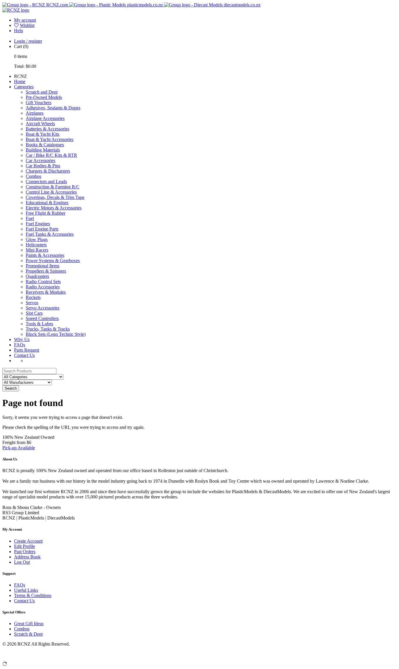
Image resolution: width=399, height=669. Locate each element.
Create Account (28, 541)
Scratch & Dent (28, 634)
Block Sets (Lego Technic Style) (56, 334)
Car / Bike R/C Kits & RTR (51, 155)
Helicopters (36, 244)
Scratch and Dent (42, 92)
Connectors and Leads (46, 181)
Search (11, 388)
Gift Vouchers (38, 102)
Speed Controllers (42, 318)
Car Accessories (40, 160)
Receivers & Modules (46, 292)
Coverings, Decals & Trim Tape (55, 197)
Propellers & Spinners (46, 271)
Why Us (22, 339)
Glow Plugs (37, 239)
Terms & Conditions (32, 595)
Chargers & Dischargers (48, 170)
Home (19, 81)
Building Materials (43, 149)
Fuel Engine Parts (42, 228)
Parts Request (26, 350)
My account (25, 20)
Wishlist (27, 25)
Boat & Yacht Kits (42, 134)
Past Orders (24, 551)
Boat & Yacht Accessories (49, 139)
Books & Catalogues (45, 144)
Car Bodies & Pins (43, 165)
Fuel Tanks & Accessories (50, 234)
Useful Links (26, 590)
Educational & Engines (47, 202)
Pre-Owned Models (44, 97)
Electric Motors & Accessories (53, 207)
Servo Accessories (42, 307)
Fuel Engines (38, 223)
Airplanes (35, 113)
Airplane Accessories (45, 118)
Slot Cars (34, 313)
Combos (33, 176)
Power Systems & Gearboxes (53, 260)
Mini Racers (37, 249)
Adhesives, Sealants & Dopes (53, 107)
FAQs (19, 344)
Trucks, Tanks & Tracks (48, 328)
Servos (32, 302)
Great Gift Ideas (29, 623)
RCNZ (20, 76)
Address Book (27, 556)
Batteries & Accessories (47, 128)
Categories (24, 86)
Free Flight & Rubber (45, 213)
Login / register (28, 41)
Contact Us (24, 355)
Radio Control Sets (43, 281)
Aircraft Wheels (40, 123)
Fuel (30, 218)
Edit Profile (24, 546)
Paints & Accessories (45, 255)
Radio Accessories (43, 286)
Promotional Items (42, 265)
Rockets (33, 297)
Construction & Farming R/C (52, 186)
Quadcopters (37, 276)
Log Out (22, 562)
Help (18, 30)
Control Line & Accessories (51, 192)
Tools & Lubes (39, 323)
